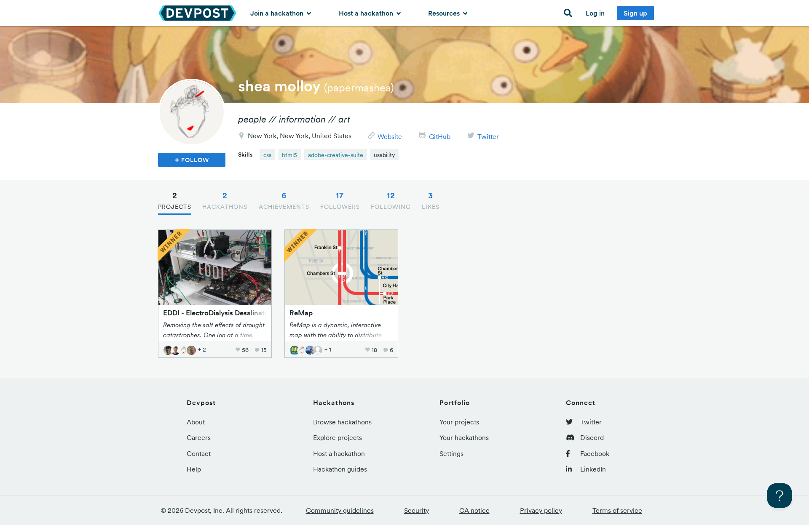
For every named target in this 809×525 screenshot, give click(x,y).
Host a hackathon (367, 13)
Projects (174, 200)
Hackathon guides (340, 469)
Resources (444, 13)
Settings (451, 453)
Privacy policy (541, 510)
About (196, 422)
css (267, 155)
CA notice (474, 510)
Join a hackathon (277, 13)
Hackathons (224, 200)
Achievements (284, 200)
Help (194, 469)
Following (391, 200)
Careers (199, 437)
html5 (289, 155)
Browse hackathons (342, 422)
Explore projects (337, 437)
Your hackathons (464, 437)
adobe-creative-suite (335, 155)
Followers (340, 200)
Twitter (488, 136)
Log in (595, 13)
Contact (199, 453)
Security (416, 510)
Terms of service (617, 510)
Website (390, 136)
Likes (430, 200)
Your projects (459, 422)
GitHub (439, 136)
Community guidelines (340, 510)
